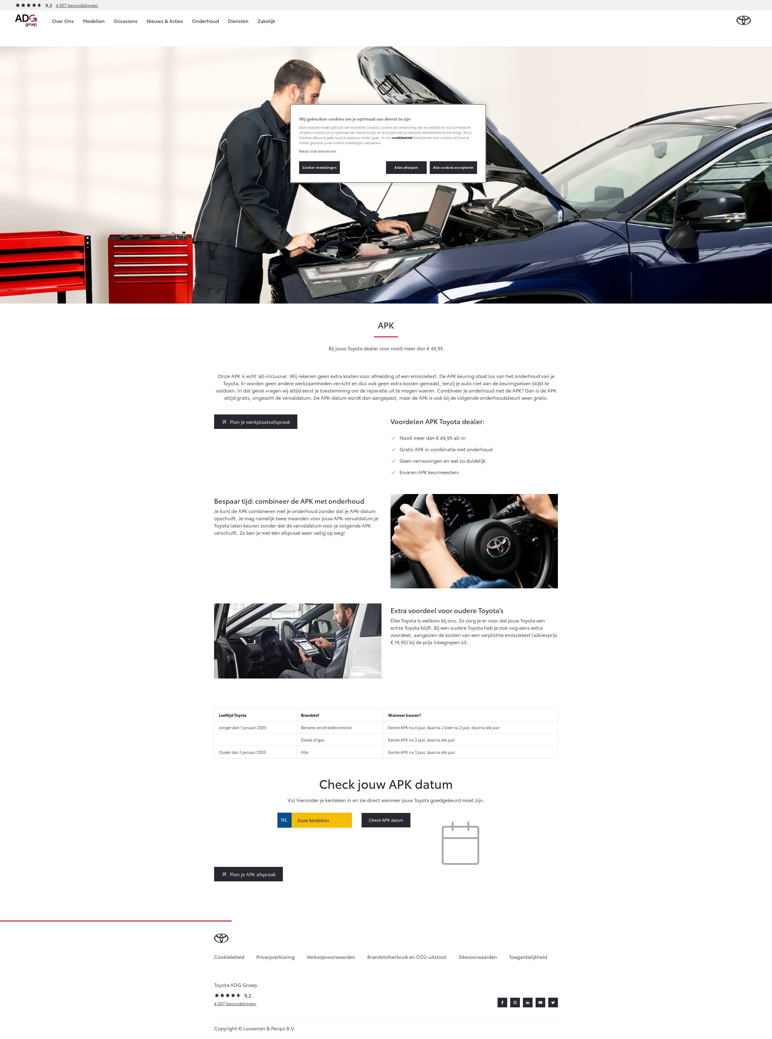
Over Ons (63, 20)
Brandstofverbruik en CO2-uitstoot (407, 956)
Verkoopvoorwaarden (331, 956)
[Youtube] (540, 1002)
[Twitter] (553, 1002)
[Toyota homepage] (743, 21)
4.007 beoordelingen (77, 5)
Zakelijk (266, 20)
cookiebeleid (402, 137)
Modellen (94, 20)
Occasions (126, 20)
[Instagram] (515, 1002)
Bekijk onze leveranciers (317, 151)
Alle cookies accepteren (453, 167)
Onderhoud (205, 20)
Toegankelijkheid (528, 956)
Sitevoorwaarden (478, 956)
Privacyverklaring (275, 956)
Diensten (238, 20)
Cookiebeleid (229, 956)
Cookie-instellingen (319, 167)
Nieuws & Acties (165, 20)
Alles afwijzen (406, 167)
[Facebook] (502, 1002)
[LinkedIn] (528, 1002)
